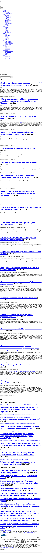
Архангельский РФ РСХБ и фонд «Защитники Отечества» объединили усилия (18, 494)
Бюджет (6, 27)
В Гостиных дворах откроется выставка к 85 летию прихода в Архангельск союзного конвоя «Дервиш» (20, 444)
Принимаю (2, 549)
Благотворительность (9, 51)
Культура (6, 53)
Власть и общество (8, 42)
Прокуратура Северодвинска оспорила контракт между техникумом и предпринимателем (19, 427)
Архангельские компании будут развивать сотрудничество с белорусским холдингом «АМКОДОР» (17, 436)
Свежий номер (7, 57)
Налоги (6, 31)
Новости (4, 11)
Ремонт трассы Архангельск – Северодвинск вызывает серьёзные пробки (18, 239)
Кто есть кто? (7, 49)
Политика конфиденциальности (11, 70)
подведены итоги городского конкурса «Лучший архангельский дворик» (22, 371)
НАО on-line (7, 25)
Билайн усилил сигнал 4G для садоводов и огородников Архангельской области (17, 519)
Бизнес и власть (8, 41)
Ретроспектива (7, 22)
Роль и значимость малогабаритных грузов (17, 148)
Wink (21, 122)
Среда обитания (8, 52)
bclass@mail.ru (5, 532)
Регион (4, 14)
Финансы (4, 26)
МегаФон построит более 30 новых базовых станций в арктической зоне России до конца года (19, 505)
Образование (7, 48)
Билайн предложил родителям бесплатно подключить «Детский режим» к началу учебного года (19, 483)
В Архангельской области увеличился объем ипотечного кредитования (17, 463)
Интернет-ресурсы (8, 65)
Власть (4, 40)
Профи (6, 47)
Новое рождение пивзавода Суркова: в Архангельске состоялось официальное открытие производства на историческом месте (19, 348)
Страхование (7, 30)
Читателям (7, 64)
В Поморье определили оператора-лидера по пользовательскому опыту (17, 489)
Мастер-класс (7, 46)
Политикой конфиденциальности (6, 547)
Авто (6, 54)
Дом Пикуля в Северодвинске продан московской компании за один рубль (15, 84)
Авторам (6, 67)
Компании (7, 34)
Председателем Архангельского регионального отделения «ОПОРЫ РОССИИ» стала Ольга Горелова (19, 409)
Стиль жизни (5, 50)
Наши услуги (7, 66)
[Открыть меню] (1, 8)
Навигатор (7, 12)
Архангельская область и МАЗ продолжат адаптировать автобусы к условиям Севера (17, 454)
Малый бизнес (7, 35)
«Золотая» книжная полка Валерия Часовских (18, 298)
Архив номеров (8, 58)
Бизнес (4, 33)
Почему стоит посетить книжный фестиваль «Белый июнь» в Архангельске (17, 133)
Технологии (7, 39)
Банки (6, 29)
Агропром (7, 19)
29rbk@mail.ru (15, 532)
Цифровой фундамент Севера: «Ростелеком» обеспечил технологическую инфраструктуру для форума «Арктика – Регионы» (19, 513)
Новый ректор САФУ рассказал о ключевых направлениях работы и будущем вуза (17, 176)
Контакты (6, 68)
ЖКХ (6, 18)
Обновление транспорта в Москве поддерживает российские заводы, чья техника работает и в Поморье (19, 101)
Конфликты (7, 36)
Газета (4, 55)
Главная (4, 10)
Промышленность (8, 23)
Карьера (4, 45)
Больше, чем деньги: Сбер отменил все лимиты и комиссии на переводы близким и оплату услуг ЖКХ (19, 526)
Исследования (7, 38)
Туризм (6, 24)
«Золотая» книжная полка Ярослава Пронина (18, 162)
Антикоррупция (8, 44)
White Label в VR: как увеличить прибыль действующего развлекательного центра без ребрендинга (17, 193)
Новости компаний (8, 13)
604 (5, 396)
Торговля (6, 37)
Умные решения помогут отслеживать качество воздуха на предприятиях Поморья (19, 471)
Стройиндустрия (8, 17)
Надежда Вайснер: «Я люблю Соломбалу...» (17, 365)
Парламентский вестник (9, 59)
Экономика (7, 21)
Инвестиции (7, 28)
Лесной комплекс (8, 20)
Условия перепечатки (9, 69)
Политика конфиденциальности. (29, 532)
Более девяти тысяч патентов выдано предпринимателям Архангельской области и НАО (20, 418)
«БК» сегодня (7, 56)
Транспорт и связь (8, 16)
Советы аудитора (8, 32)
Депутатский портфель (9, 43)
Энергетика (7, 15)
